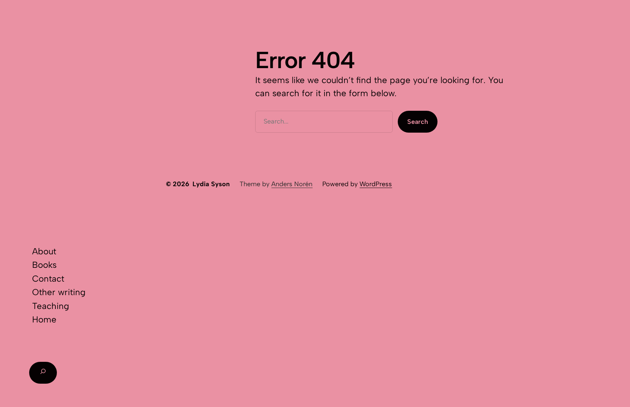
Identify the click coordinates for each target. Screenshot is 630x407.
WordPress (375, 184)
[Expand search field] (43, 373)
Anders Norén (291, 184)
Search (417, 122)
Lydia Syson (211, 184)
